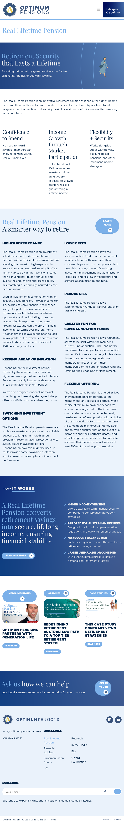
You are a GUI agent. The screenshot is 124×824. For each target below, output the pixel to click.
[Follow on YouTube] (118, 719)
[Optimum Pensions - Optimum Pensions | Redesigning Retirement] (26, 10)
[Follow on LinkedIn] (109, 719)
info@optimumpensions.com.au (22, 731)
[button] (98, 10)
